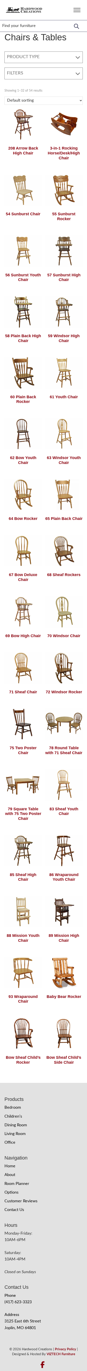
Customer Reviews (20, 1201)
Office (9, 1143)
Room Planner (16, 1184)
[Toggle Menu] (77, 10)
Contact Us (14, 1210)
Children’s (13, 1116)
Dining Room (15, 1125)
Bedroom (12, 1108)
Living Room (15, 1134)
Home (9, 1166)
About (9, 1175)
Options (11, 1192)
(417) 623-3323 (18, 1302)
